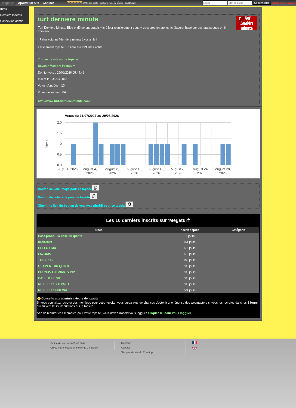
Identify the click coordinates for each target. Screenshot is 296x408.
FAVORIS (44, 254)
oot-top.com (77, 343)
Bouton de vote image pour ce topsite (65, 189)
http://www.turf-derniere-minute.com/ (64, 101)
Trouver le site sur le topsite (58, 59)
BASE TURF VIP (49, 278)
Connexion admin (11, 21)
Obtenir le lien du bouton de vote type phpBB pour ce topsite (81, 205)
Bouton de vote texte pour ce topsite (64, 197)
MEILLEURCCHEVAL (53, 290)
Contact (48, 3)
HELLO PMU (47, 248)
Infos (3, 9)
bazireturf (45, 242)
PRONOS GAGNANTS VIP (56, 272)
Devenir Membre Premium (56, 66)
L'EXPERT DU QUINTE (54, 266)
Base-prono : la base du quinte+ (61, 236)
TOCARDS (45, 260)
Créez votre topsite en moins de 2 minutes (74, 347)
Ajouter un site (28, 3)
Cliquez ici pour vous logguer (169, 313)
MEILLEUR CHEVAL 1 (53, 284)
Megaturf (8, 3)
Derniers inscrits (11, 15)
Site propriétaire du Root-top (137, 352)
